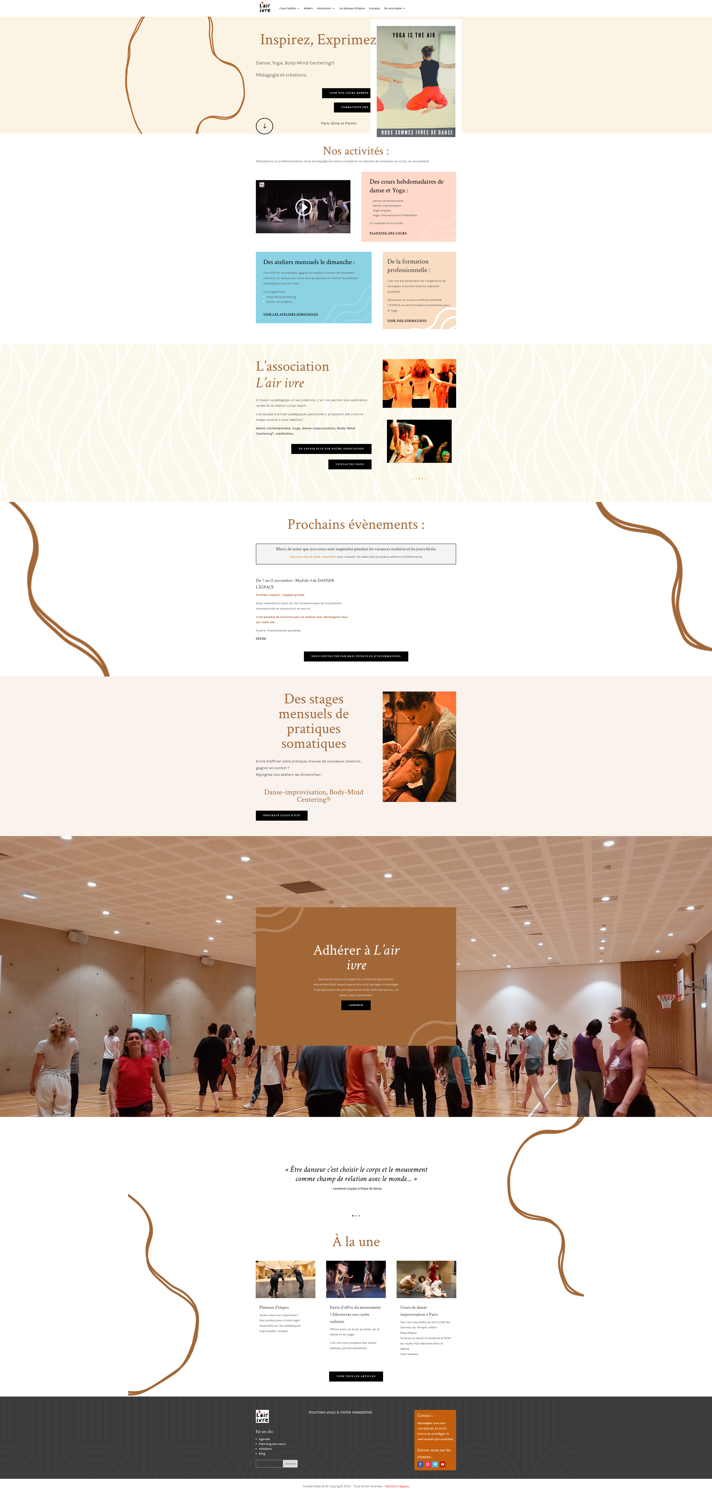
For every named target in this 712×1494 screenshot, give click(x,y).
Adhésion (265, 1448)
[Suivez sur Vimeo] (435, 1464)
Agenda (264, 1439)
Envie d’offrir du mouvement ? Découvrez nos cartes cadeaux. (355, 1314)
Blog (262, 1453)
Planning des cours (272, 1444)
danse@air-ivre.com (431, 1423)
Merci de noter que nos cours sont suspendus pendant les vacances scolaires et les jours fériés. (356, 549)
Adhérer (356, 1005)
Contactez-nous (350, 464)
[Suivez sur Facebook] (420, 1464)
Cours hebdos (287, 8)
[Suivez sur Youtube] (443, 1464)
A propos (374, 8)
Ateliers (308, 8)
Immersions (324, 8)
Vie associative (393, 8)
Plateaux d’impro (274, 1307)
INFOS (261, 639)
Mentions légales (397, 1486)
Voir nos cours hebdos (349, 93)
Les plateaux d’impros (352, 8)
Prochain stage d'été (281, 815)
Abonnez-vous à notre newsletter (313, 556)
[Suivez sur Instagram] (428, 1464)
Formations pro (355, 107)
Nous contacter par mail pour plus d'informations (356, 656)
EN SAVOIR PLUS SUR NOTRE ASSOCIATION (331, 448)
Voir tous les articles (356, 1376)
